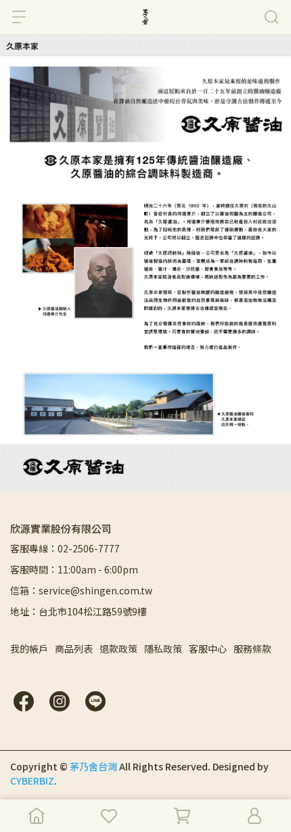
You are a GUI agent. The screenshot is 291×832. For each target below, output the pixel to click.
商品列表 (74, 648)
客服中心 (208, 648)
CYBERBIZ (32, 780)
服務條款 (252, 648)
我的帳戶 (29, 648)
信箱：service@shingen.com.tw (81, 590)
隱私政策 (163, 648)
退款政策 (118, 648)
